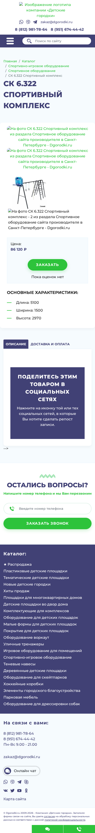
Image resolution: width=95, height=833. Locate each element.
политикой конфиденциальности (65, 819)
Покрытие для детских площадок (36, 631)
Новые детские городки (26, 584)
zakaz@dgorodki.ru (56, 22)
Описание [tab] (16, 344)
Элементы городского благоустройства (41, 690)
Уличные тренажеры (23, 644)
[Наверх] (16, 829)
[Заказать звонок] (79, 829)
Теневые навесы (19, 664)
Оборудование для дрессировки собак (41, 704)
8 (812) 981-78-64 (31, 29)
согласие (49, 816)
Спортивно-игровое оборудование (37, 657)
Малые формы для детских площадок (40, 624)
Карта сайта (14, 799)
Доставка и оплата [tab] (50, 344)
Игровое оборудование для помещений (42, 651)
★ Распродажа (17, 564)
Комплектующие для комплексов (36, 611)
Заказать (47, 265)
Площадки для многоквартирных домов (42, 597)
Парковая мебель (20, 697)
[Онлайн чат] (47, 829)
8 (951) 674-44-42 (67, 29)
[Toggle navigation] (10, 41)
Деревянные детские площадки (34, 671)
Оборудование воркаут (26, 637)
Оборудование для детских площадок (40, 617)
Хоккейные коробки (23, 684)
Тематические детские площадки (36, 577)
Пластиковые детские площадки (35, 571)
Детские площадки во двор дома (35, 604)
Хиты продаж (16, 591)
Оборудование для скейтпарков (35, 677)
